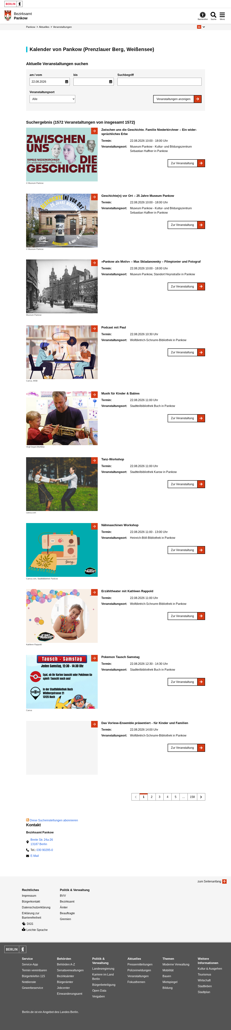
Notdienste (29, 982)
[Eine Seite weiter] (201, 796)
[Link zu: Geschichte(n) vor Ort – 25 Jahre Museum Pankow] (62, 220)
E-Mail (34, 856)
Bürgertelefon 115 (33, 976)
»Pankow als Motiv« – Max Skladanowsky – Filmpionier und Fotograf (151, 261)
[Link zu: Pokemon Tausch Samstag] (62, 682)
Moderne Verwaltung (176, 964)
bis (75, 74)
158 (191, 797)
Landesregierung (103, 968)
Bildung (168, 987)
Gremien (65, 919)
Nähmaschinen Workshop (119, 525)
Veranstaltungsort (42, 92)
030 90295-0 (45, 850)
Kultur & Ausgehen (210, 968)
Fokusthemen (136, 982)
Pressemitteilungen (139, 964)
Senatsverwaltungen (70, 970)
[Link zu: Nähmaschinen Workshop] (62, 550)
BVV (63, 895)
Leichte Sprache (37, 929)
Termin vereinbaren (34, 970)
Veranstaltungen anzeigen (173, 99)
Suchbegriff (125, 74)
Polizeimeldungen (139, 970)
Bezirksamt (67, 901)
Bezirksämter (65, 976)
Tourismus (204, 974)
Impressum (29, 895)
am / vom (36, 74)
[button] (201, 27)
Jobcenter (63, 987)
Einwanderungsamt (69, 993)
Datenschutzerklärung (36, 907)
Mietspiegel (170, 982)
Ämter (64, 907)
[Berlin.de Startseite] (13, 4)
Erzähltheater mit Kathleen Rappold (127, 591)
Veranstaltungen (62, 26)
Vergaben (98, 996)
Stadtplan (204, 992)
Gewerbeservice (32, 987)
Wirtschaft (204, 980)
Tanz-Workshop (112, 459)
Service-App (30, 964)
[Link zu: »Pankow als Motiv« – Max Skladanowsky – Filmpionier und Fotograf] (62, 286)
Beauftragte (67, 913)
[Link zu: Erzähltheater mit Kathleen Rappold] (62, 616)
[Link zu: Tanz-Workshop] (62, 484)
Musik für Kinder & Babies (120, 393)
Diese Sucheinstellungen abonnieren (54, 820)
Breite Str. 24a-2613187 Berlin (41, 842)
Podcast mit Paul (113, 327)
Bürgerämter (65, 982)
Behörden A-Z (66, 964)
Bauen (167, 976)
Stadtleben (205, 986)
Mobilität (168, 970)
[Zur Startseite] (7, 15)
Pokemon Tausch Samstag (120, 657)
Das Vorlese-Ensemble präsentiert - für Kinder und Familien (144, 723)
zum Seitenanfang (209, 881)
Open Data (99, 990)
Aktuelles (44, 26)
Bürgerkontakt (31, 901)
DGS (30, 923)
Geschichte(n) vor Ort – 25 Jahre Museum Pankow (137, 196)
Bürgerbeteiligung (103, 984)
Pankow (30, 26)
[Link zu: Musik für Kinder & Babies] (62, 418)
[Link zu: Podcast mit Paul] (62, 352)
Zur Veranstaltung (182, 163)
